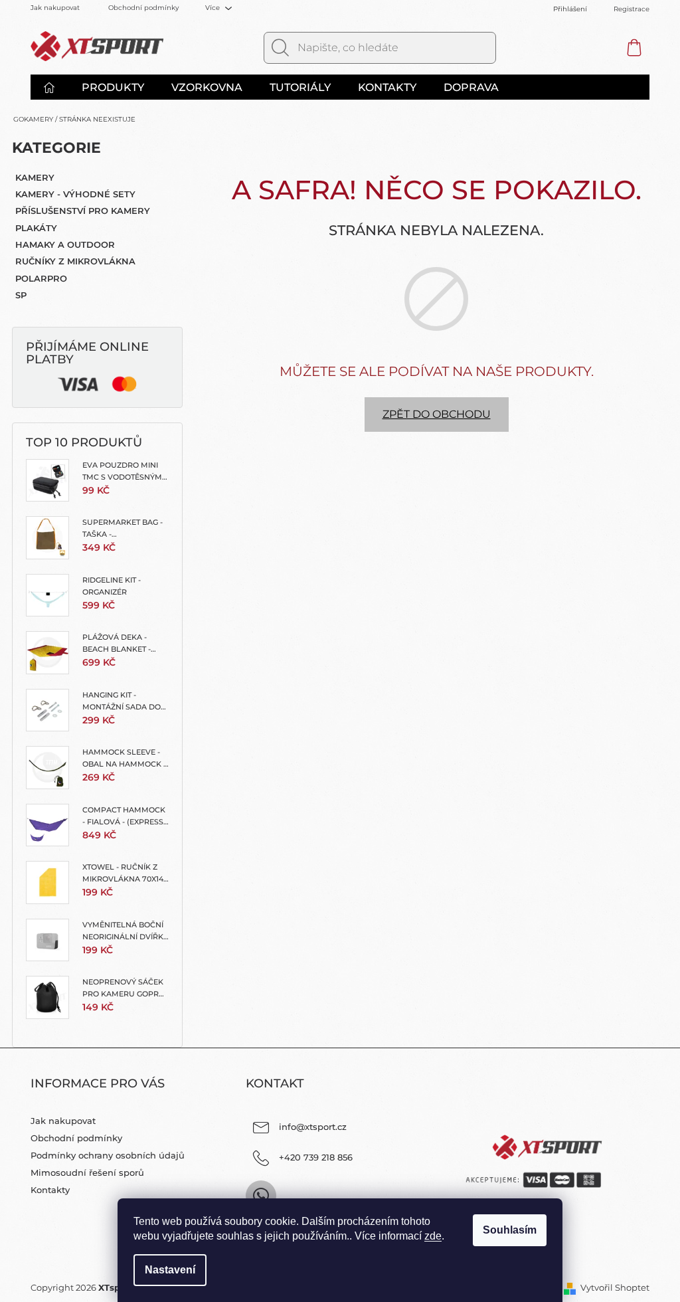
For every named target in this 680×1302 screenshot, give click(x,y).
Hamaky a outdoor (65, 244)
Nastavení (170, 1269)
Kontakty (50, 1189)
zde (433, 1236)
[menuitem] (56, 87)
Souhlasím (510, 1230)
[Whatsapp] (261, 1195)
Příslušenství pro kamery (82, 210)
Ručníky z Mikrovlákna (75, 261)
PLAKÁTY (36, 228)
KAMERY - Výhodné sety (75, 194)
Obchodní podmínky (143, 7)
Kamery (34, 177)
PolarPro (41, 278)
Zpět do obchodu (436, 414)
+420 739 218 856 (316, 1157)
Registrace (631, 9)
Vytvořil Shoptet (614, 1287)
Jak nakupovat (55, 7)
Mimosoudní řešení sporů (87, 1172)
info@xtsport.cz (313, 1126)
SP (21, 295)
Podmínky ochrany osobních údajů (108, 1155)
